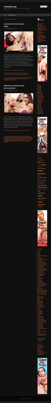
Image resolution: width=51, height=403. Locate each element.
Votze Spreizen (40, 323)
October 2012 (40, 98)
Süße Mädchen (40, 314)
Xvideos (39, 349)
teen (44, 189)
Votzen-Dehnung (12, 139)
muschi (39, 287)
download (39, 165)
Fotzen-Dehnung (25, 136)
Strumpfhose (40, 312)
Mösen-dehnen (40, 282)
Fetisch (39, 257)
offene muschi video (41, 306)
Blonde (39, 253)
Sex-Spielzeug (40, 307)
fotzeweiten (11, 140)
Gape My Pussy (40, 354)
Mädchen (39, 279)
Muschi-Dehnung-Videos (11, 77)
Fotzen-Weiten (40, 271)
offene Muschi (40, 304)
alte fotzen (40, 250)
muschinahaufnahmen (41, 183)
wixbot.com (40, 340)
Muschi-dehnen (21, 137)
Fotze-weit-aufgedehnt (42, 265)
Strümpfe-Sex (40, 311)
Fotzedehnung (10, 6)
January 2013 (40, 95)
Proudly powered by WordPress (25, 398)
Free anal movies (41, 351)
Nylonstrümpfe (40, 302)
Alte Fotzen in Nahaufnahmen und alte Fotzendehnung (42, 26)
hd (39, 180)
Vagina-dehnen (40, 317)
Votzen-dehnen (6, 139)
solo (38, 308)
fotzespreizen (40, 175)
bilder (43, 160)
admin (16, 28)
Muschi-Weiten (8, 78)
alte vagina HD (40, 160)
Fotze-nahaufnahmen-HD (42, 263)
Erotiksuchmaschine (41, 339)
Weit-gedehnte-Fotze (41, 335)
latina (39, 277)
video (40, 195)
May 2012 (39, 105)
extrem (15, 78)
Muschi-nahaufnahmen (20, 77)
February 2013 (40, 93)
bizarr (28, 139)
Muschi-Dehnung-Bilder (28, 137)
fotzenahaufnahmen (42, 168)
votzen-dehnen (42, 198)
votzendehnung (12, 79)
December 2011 (40, 112)
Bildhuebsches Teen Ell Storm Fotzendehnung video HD (42, 30)
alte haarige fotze (40, 159)
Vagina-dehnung (41, 319)
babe (38, 251)
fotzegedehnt (40, 166)
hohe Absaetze (40, 275)
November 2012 (40, 97)
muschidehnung (7, 79)
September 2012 (41, 100)
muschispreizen (42, 185)
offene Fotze (40, 303)
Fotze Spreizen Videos (42, 259)
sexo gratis (40, 345)
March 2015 (40, 87)
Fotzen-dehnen (19, 136)
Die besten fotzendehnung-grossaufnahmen (41, 34)
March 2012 (40, 108)
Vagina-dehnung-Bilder (42, 320)
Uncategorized (40, 316)
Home (5, 15)
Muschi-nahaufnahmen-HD (17, 138)
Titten (39, 315)
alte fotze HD (40, 157)
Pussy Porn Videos (41, 346)
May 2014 (39, 88)
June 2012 (39, 104)
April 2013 (39, 91)
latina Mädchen (40, 278)
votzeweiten (6, 142)
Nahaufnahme (40, 300)
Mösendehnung (25, 78)
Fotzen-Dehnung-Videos (14, 137)
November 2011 (40, 113)
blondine (43, 162)
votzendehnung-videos (20, 139)
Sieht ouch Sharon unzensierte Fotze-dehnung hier (14, 70)
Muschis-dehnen (41, 298)
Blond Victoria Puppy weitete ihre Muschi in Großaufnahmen (42, 38)
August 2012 (40, 101)
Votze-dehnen (30, 138)
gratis (45, 177)
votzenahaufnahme (41, 199)
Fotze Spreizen (40, 258)
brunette (39, 254)
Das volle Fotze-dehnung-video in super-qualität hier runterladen (17, 130)
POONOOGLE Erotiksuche (42, 353)
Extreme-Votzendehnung (11, 136)
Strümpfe (39, 310)
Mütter (39, 299)
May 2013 (39, 89)
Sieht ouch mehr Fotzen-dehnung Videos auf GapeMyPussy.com (17, 74)
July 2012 (39, 102)
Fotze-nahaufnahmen (42, 262)
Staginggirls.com (41, 350)
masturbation (40, 281)
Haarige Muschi (41, 274)
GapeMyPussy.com (41, 273)
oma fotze (39, 189)
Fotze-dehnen (15, 64)
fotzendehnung (19, 78)
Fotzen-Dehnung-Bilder (42, 269)
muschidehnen (16, 140)
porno (42, 189)
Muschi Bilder (40, 348)
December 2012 (40, 96)
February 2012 (40, 109)
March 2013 (40, 92)
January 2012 (40, 110)
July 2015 (39, 85)
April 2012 (39, 106)
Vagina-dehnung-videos (42, 321)
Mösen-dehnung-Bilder (42, 283)
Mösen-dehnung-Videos (42, 284)
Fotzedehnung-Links (12, 15)
